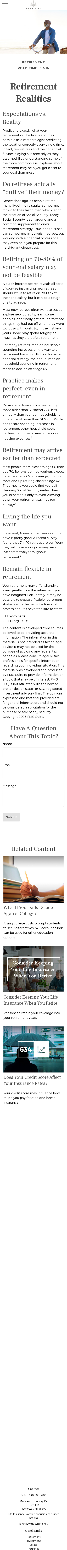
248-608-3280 (38, 1495)
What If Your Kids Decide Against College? (28, 910)
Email (7, 765)
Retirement (33, 1536)
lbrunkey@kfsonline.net (33, 1523)
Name (7, 744)
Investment (33, 1540)
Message (9, 786)
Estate (33, 1544)
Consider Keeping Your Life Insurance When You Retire (30, 1000)
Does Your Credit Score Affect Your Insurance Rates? (32, 1080)
